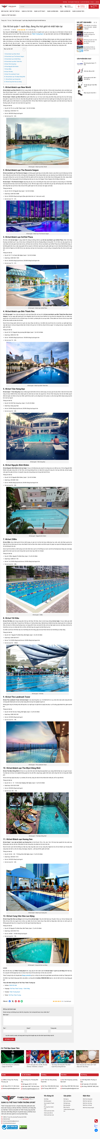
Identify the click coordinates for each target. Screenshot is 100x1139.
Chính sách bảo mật (49, 1115)
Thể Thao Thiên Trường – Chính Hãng (20, 988)
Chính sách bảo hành (49, 1110)
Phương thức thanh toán (49, 1107)
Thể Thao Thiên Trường (15, 995)
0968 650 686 (13, 985)
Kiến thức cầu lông (87, 1103)
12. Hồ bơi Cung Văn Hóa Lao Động (13, 81)
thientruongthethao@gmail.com (11, 1121)
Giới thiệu (65, 2)
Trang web (53, 1028)
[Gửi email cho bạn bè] (16, 1001)
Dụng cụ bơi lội (26, 975)
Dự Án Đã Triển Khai (85, 2)
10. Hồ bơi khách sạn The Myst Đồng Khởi (14, 76)
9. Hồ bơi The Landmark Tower (11, 74)
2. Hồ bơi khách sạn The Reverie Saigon (14, 56)
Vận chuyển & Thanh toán (73, 2)
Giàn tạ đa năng (67, 1101)
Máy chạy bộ (5, 11)
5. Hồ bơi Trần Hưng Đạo (10, 64)
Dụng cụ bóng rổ (65, 11)
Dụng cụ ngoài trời (78, 11)
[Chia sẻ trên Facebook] (9, 1001)
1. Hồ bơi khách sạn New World (12, 54)
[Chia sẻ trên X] (12, 1001)
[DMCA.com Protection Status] (23, 1127)
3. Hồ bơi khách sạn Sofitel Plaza (12, 59)
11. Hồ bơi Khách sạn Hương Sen (12, 79)
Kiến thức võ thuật (87, 1105)
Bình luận (6, 1014)
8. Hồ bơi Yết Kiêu (8, 71)
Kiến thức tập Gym (87, 1101)
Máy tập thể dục (15, 11)
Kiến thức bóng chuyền (88, 1107)
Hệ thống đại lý (47, 1101)
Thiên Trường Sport (37, 34)
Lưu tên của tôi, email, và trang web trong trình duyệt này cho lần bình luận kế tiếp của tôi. (30, 1035)
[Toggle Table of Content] (23, 50)
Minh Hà (14, 29)
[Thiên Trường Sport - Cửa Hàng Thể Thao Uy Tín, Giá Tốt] (9, 6)
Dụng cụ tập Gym (27, 11)
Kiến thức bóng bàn (87, 1099)
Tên (4, 1028)
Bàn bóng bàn (67, 1105)
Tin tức (92, 2)
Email (29, 1028)
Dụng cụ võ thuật (39, 11)
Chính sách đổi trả (48, 1113)
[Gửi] (61, 6)
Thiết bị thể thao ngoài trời (69, 1110)
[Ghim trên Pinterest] (19, 1001)
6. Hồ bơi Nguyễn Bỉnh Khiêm (11, 66)
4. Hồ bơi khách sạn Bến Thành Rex (13, 61)
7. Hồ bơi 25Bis (7, 69)
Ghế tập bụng (67, 1103)
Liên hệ (97, 2)
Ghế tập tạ (66, 1099)
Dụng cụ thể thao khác (9, 15)
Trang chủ (3, 20)
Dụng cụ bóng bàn (52, 11)
